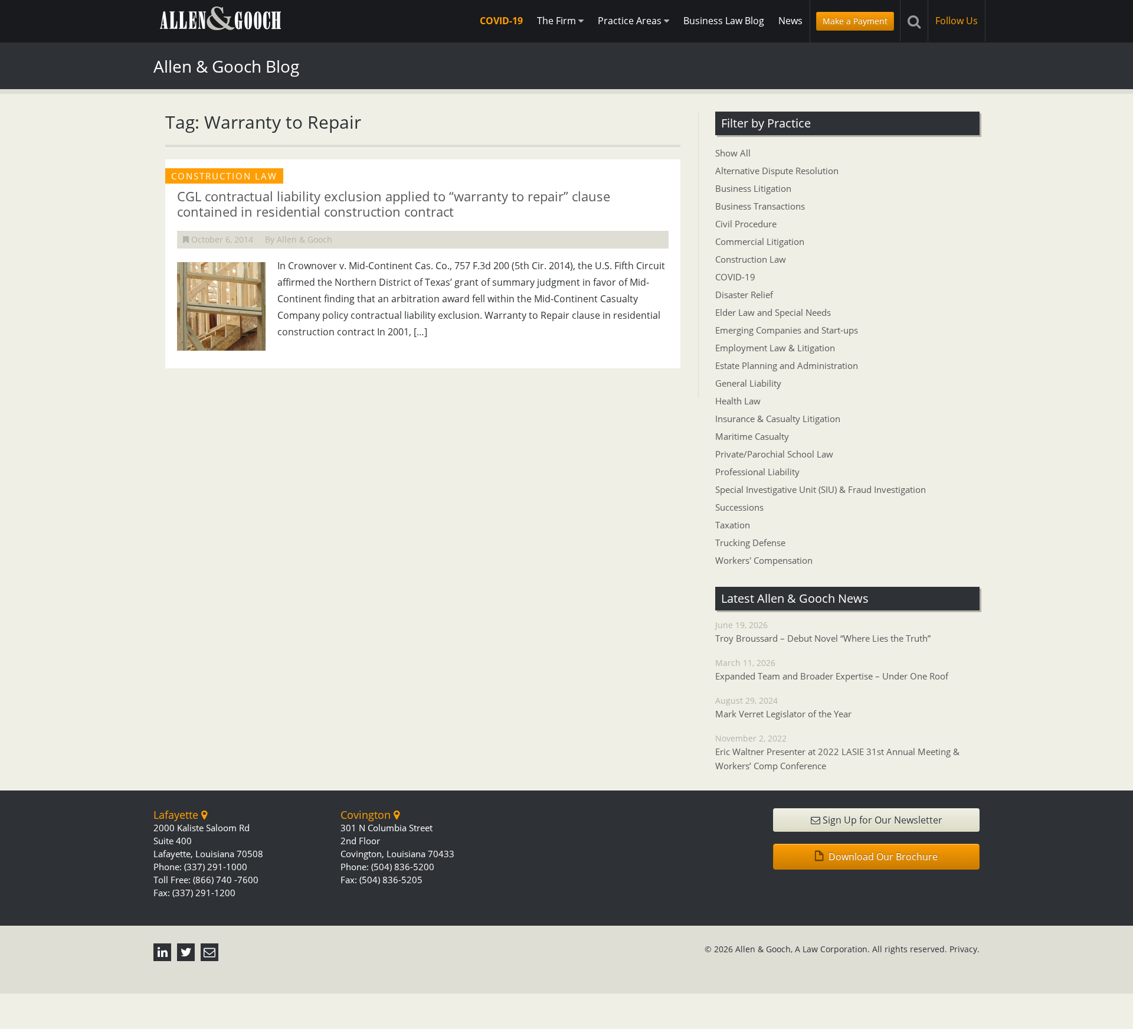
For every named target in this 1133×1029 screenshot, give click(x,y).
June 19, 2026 (823, 631)
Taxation (732, 525)
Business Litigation (753, 188)
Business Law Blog (723, 20)
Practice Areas (631, 20)
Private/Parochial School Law (774, 454)
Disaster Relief (744, 294)
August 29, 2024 (783, 707)
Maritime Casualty (752, 436)
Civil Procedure (746, 224)
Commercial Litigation (759, 241)
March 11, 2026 (831, 669)
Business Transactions (760, 206)
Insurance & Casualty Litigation (777, 418)
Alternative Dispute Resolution (777, 171)
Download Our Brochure (882, 856)
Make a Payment (855, 21)
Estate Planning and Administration (786, 365)
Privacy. (964, 949)
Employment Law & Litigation (775, 348)
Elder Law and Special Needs (773, 312)
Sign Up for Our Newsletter (881, 820)
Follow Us (956, 20)
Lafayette (177, 815)
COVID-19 (501, 20)
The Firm (557, 20)
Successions (739, 507)
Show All (733, 153)
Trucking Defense (750, 542)
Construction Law (750, 259)
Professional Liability (757, 472)
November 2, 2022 (837, 752)
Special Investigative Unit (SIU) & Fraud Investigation (820, 489)
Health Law (738, 401)
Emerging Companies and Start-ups (786, 330)
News (790, 20)
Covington (367, 815)
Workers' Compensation (764, 560)
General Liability (748, 383)
